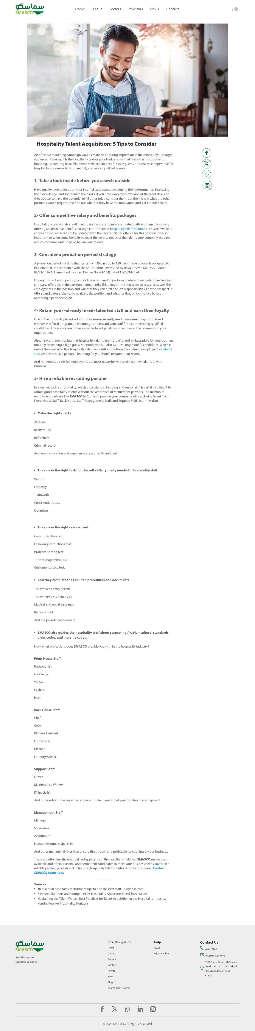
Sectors (115, 9)
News (154, 9)
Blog (110, 982)
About (97, 9)
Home (80, 9)
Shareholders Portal (119, 988)
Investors (135, 9)
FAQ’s (157, 947)
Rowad (111, 970)
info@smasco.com (215, 955)
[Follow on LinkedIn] (140, 1009)
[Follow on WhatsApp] (206, 174)
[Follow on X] (206, 163)
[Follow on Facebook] (206, 153)
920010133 (211, 948)
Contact (172, 9)
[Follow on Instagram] (207, 185)
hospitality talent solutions (128, 229)
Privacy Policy (161, 953)
